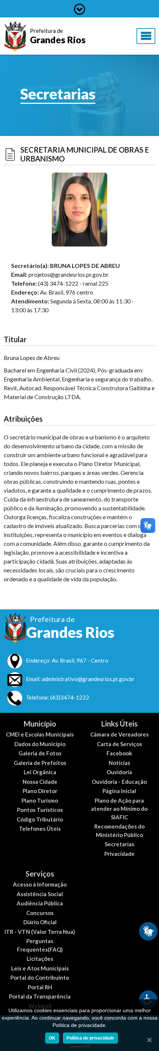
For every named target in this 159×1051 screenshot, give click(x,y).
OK (52, 1038)
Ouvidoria (119, 772)
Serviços (40, 873)
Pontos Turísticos (40, 809)
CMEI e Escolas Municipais (40, 734)
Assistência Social (40, 894)
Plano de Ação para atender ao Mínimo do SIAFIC (119, 808)
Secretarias (119, 844)
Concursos (40, 912)
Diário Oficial (40, 922)
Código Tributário (40, 819)
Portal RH (40, 987)
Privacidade (119, 853)
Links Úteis (119, 723)
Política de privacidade (90, 1038)
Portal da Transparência (40, 996)
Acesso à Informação (40, 884)
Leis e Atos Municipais (40, 968)
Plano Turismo (39, 800)
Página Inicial (119, 791)
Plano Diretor (40, 791)
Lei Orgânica (40, 772)
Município (40, 723)
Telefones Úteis (40, 828)
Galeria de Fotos (39, 753)
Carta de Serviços (119, 744)
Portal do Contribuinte (39, 977)
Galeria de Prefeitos (40, 762)
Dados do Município (39, 744)
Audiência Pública (40, 903)
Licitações (40, 958)
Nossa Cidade (40, 781)
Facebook (119, 753)
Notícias (119, 762)
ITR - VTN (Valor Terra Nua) (39, 931)
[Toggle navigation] (145, 36)
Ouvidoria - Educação (119, 781)
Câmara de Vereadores (119, 734)
